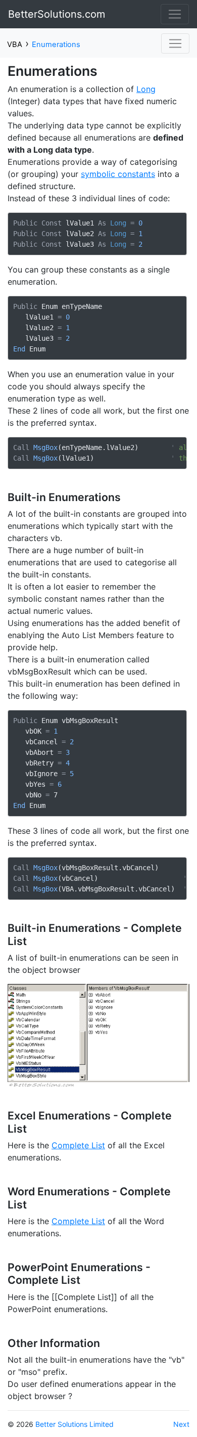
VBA (14, 44)
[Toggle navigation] (175, 14)
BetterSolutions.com (56, 14)
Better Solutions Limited (74, 1424)
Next (181, 1424)
